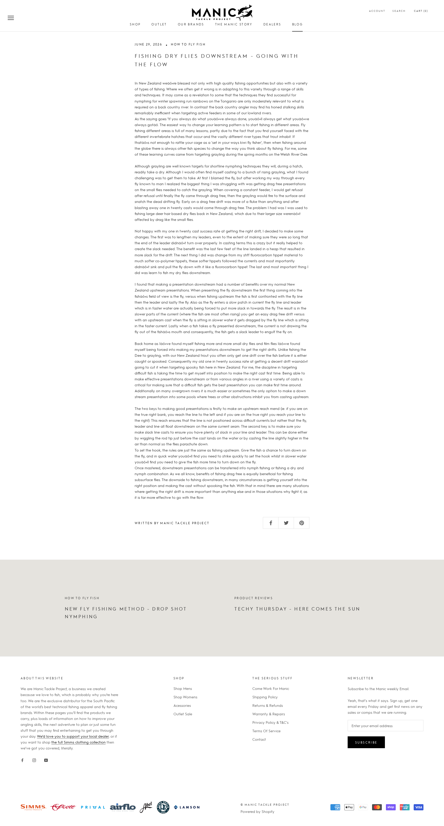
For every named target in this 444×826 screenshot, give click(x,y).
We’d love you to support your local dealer (73, 736)
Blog (297, 24)
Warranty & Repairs (268, 713)
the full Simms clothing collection (78, 742)
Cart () (421, 10)
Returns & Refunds (267, 705)
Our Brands (191, 24)
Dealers (272, 24)
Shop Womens (185, 696)
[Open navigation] (11, 17)
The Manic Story (234, 24)
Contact (259, 739)
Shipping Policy (265, 696)
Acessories (182, 705)
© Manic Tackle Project (264, 804)
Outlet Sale (182, 713)
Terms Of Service (266, 730)
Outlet (159, 24)
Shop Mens (182, 688)
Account (377, 10)
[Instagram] (34, 759)
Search (399, 10)
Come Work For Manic (270, 688)
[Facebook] (22, 759)
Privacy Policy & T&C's (270, 722)
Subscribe (366, 742)
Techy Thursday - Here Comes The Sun (297, 609)
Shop (135, 24)
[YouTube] (46, 759)
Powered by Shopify (257, 811)
